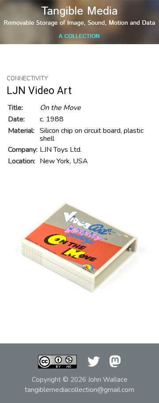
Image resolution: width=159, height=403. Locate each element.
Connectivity (27, 79)
